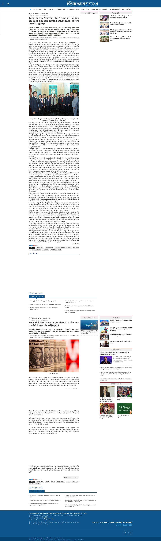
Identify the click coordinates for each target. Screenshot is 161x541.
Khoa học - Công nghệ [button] (56, 9)
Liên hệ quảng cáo (124, 525)
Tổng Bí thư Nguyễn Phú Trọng (63, 247)
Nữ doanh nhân (116, 384)
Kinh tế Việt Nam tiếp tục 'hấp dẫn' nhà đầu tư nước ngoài (45, 304)
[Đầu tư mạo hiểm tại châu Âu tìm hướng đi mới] (105, 344)
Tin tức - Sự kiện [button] (39, 9)
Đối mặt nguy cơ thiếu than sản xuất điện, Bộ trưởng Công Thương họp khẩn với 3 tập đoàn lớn (121, 31)
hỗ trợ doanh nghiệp (56, 249)
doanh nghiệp (49, 247)
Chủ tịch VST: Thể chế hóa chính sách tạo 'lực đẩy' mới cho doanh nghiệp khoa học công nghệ (121, 329)
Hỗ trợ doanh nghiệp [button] (98, 9)
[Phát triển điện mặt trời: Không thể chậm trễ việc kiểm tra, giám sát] (105, 25)
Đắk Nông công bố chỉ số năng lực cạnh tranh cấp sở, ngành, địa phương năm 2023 (44, 504)
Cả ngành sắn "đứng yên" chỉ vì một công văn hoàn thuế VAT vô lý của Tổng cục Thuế (121, 38)
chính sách (46, 249)
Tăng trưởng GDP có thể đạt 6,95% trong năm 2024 (44, 37)
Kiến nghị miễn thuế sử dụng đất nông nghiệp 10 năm (44, 301)
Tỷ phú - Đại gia (116, 349)
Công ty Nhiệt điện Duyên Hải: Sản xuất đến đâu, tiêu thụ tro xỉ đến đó (50, 335)
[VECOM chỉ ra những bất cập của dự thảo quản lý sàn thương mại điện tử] (105, 18)
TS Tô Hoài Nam (36, 249)
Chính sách (45, 14)
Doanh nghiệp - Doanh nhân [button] (78, 9)
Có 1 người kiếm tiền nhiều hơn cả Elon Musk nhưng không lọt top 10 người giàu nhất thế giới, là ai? (116, 368)
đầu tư (53, 481)
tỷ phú (47, 481)
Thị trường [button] (126, 9)
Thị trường (35, 14)
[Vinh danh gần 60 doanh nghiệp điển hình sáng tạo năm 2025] (105, 323)
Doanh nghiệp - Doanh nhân (41, 318)
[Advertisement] (54, 449)
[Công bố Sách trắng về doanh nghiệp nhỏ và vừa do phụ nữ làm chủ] (105, 337)
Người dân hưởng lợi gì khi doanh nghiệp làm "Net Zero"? (45, 500)
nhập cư (69, 481)
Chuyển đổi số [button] (115, 9)
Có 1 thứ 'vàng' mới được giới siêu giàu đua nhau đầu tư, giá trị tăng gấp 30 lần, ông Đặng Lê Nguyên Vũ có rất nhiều (116, 374)
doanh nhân (40, 247)
